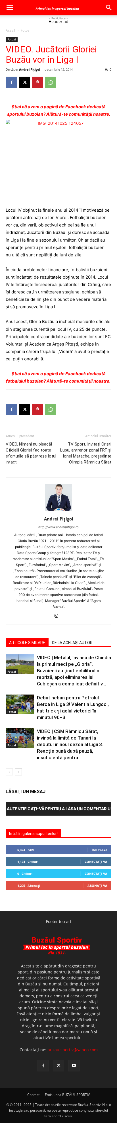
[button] (10, 7)
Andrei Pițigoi (29, 69)
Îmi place (99, 850)
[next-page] (18, 771)
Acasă (10, 30)
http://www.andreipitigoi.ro (58, 527)
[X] (24, 82)
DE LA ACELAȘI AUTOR (72, 642)
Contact (33, 1094)
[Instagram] (58, 616)
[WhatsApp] (50, 82)
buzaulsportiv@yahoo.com (72, 1049)
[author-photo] (58, 511)
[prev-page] (9, 771)
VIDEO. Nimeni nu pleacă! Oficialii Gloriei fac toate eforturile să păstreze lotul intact (31, 453)
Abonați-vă (97, 885)
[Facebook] (11, 82)
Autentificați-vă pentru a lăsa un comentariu (58, 808)
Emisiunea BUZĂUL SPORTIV (67, 1094)
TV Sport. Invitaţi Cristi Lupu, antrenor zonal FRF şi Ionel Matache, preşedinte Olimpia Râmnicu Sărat (85, 453)
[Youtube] (74, 1065)
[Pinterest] (37, 82)
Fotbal (25, 30)
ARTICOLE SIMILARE (27, 642)
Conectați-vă (96, 861)
